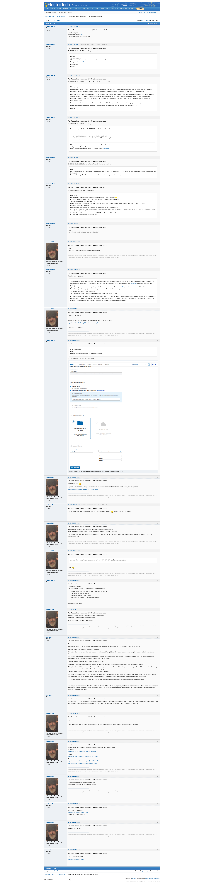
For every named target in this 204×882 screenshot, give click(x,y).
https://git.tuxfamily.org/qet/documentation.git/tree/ (82, 751)
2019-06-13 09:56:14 (74, 183)
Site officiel (78, 8)
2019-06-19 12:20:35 (74, 269)
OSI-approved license (126, 287)
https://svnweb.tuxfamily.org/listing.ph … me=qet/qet (83, 323)
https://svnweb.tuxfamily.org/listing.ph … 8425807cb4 (83, 489)
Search (59, 8)
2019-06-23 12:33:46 (74, 637)
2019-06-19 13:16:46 (74, 309)
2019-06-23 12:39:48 (74, 695)
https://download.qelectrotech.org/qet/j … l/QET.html (83, 761)
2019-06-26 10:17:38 (74, 850)
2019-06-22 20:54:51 (74, 477)
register (148, 20)
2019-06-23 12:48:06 (74, 776)
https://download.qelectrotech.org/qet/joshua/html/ (82, 763)
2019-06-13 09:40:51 (74, 117)
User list (52, 8)
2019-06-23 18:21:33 (74, 804)
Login (71, 8)
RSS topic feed (154, 23)
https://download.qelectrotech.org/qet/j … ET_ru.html (83, 756)
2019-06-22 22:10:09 (74, 505)
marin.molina (50, 26)
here (82, 35)
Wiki (84, 8)
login (142, 20)
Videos (97, 8)
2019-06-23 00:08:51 (74, 523)
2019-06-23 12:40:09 (74, 713)
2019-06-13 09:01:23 (74, 44)
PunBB (134, 878)
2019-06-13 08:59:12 (74, 26)
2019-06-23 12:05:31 (74, 580)
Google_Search (130, 8)
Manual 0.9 (104, 8)
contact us (134, 283)
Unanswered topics (152, 12)
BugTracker (90, 8)
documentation (81, 62)
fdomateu (49, 637)
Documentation (60, 16)
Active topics (142, 12)
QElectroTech (49, 16)
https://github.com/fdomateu (76, 859)
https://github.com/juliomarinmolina (78, 812)
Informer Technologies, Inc (152, 878)
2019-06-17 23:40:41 (74, 223)
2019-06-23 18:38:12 (74, 822)
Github (122, 8)
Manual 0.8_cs (113, 8)
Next (58, 20)
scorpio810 (50, 242)
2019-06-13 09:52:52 (74, 157)
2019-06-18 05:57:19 (74, 242)
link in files (106, 149)
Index (47, 8)
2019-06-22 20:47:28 (74, 340)
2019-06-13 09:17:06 (74, 75)
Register (65, 8)
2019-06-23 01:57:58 (74, 551)
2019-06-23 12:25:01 (74, 609)
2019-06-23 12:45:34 (74, 741)
